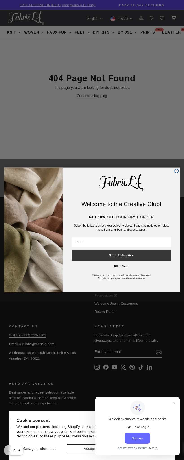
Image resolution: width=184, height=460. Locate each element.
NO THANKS (121, 266)
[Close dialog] (176, 171)
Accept (90, 449)
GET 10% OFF (121, 255)
